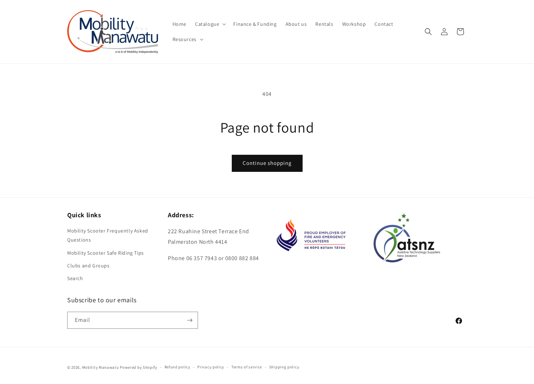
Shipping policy (284, 366)
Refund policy (177, 366)
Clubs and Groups (88, 265)
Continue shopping (267, 162)
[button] (210, 24)
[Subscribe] (190, 320)
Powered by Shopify (138, 367)
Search (75, 278)
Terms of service (246, 366)
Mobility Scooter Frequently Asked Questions (107, 235)
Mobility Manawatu (100, 367)
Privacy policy (210, 366)
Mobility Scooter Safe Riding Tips (105, 253)
